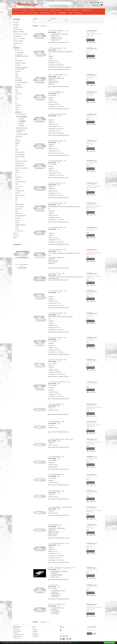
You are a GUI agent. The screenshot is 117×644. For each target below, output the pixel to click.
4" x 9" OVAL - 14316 (53, 585)
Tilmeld (89, 633)
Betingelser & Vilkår (18, 636)
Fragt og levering (17, 631)
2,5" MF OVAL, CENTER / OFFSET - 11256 (57, 203)
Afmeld (94, 633)
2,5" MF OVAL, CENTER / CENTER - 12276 (57, 160)
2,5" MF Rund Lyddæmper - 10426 (56, 421)
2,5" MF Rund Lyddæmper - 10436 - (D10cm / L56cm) (60, 439)
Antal (87, 37)
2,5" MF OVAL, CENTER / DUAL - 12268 (56, 183)
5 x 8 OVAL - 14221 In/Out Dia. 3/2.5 (56, 604)
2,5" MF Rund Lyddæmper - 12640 (56, 456)
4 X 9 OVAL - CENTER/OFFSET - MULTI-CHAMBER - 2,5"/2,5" (61, 568)
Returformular (16, 638)
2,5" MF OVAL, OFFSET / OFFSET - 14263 (57, 360)
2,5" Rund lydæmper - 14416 (55, 525)
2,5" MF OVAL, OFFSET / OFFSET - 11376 (57, 337)
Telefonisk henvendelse (18, 634)
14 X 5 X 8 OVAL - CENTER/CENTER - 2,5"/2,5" (58, 30)
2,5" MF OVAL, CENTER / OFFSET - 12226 (57, 227)
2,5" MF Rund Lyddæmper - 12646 (56, 474)
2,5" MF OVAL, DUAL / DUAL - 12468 (56, 273)
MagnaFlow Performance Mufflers (60, 42)
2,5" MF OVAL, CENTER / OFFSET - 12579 (57, 249)
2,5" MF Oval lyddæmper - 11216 (56, 92)
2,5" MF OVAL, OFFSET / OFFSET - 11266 (57, 313)
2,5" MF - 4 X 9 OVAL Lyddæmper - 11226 (21, 265)
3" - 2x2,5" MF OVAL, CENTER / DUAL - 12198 (58, 543)
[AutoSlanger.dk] (27, 4)
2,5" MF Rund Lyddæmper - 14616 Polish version (60, 507)
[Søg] (71, 3)
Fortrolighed (16, 629)
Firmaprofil (16, 633)
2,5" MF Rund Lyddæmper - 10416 (56, 404)
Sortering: (36, 26)
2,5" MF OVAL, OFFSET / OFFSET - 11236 (57, 291)
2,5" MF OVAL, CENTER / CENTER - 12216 (57, 140)
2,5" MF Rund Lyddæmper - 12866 (56, 491)
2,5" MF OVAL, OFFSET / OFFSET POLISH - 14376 (59, 382)
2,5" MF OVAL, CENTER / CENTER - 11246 (57, 114)
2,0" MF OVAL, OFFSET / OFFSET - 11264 (57, 48)
